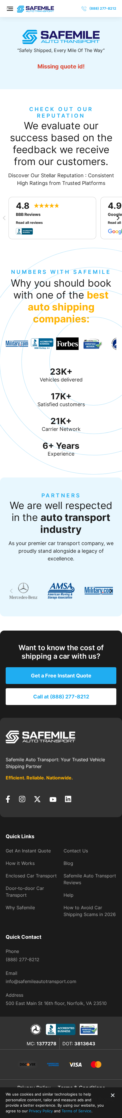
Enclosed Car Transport (31, 876)
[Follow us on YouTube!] (52, 799)
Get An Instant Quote (28, 851)
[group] (17, 343)
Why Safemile (20, 907)
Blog (68, 863)
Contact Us (76, 851)
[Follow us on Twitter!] (37, 799)
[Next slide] (117, 218)
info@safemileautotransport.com (41, 981)
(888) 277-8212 (22, 959)
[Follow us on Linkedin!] (68, 799)
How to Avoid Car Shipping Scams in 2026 (90, 911)
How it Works (20, 863)
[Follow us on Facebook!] (8, 799)
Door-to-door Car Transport (25, 891)
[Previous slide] (4, 218)
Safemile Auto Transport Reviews (90, 879)
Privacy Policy (41, 1111)
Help (68, 895)
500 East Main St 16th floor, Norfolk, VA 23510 (56, 1003)
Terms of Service (76, 1111)
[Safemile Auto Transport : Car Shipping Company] (35, 8)
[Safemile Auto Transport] (61, 37)
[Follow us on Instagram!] (22, 799)
